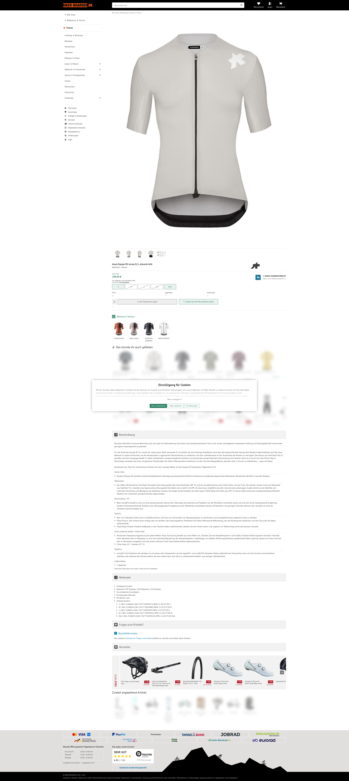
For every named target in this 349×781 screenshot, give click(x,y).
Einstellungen (192, 405)
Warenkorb (280, 7)
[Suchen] (241, 5)
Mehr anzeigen (173, 399)
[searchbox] (178, 5)
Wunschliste (259, 7)
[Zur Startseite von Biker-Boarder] (82, 5)
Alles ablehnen (176, 405)
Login (270, 7)
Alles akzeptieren (158, 405)
